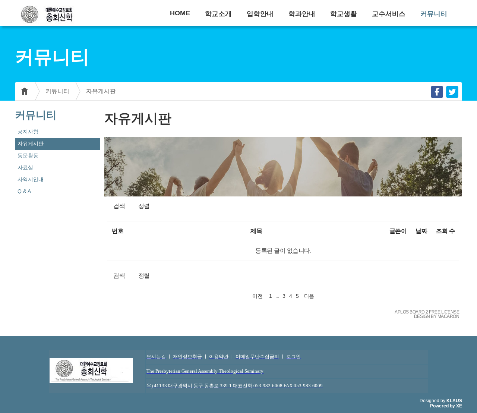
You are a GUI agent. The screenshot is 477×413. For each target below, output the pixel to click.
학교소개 (218, 14)
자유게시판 (101, 91)
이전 (257, 296)
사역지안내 (31, 179)
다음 (309, 296)
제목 (256, 231)
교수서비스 (388, 14)
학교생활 (343, 14)
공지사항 (28, 132)
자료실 (25, 167)
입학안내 (260, 14)
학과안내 (301, 14)
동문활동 (28, 155)
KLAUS (454, 400)
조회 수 (445, 231)
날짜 (421, 231)
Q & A (24, 191)
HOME (180, 13)
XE (459, 406)
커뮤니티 (433, 14)
